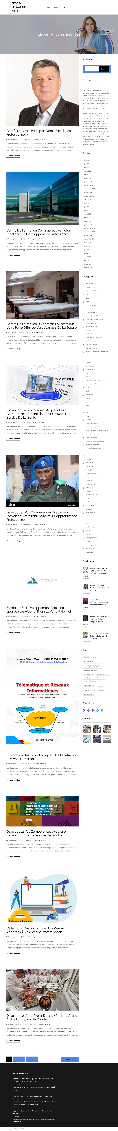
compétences (92, 666)
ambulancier (90, 309)
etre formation (91, 409)
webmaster (90, 552)
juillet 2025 (87, 203)
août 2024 (87, 242)
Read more (34, 1104)
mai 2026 (87, 167)
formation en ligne (92, 427)
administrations (91, 284)
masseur (89, 477)
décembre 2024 (89, 228)
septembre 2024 (89, 239)
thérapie (89, 534)
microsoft (89, 491)
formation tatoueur (92, 437)
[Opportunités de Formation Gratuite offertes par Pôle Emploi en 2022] (85, 635)
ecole (88, 387)
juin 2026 (87, 164)
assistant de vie (91, 323)
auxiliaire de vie (91, 341)
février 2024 (88, 264)
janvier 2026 (88, 182)
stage (88, 530)
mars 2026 (87, 174)
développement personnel (102, 674)
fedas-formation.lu (19, 7)
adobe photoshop (92, 291)
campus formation (92, 344)
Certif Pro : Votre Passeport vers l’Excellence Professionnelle (38, 132)
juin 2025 (87, 207)
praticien (89, 509)
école (88, 391)
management (90, 459)
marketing (89, 466)
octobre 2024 (88, 235)
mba (87, 487)
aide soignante (91, 305)
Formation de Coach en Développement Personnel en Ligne (99, 587)
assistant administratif (93, 316)
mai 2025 (87, 210)
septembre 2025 (89, 196)
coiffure (13, 332)
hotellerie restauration (14, 1024)
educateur (89, 395)
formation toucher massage (95, 441)
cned (87, 359)
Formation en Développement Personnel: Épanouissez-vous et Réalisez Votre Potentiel (38, 609)
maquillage (89, 462)
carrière (94, 657)
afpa (87, 298)
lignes (88, 452)
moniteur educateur (92, 495)
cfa (9, 332)
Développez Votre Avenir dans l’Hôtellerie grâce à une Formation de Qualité (41, 1017)
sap (87, 523)
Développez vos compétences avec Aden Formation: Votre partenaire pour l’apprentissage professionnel (41, 516)
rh (86, 516)
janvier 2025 (88, 225)
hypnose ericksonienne (93, 448)
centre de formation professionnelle (97, 352)
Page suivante (70, 1060)
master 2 (89, 480)
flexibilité (94, 681)
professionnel (90, 513)
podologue (89, 502)
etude (88, 412)
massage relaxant (92, 473)
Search (103, 69)
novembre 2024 (89, 232)
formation (89, 686)
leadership (100, 686)
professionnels (88, 694)
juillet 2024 (87, 246)
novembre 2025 (89, 189)
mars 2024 (87, 260)
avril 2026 (87, 171)
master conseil (91, 484)
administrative (90, 287)
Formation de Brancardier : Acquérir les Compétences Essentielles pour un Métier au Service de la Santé (38, 413)
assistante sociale (91, 327)
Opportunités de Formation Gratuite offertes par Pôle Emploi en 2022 (99, 636)
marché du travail (90, 690)
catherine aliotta (91, 348)
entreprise (89, 402)
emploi (88, 398)
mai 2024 (87, 253)
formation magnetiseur (93, 434)
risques (88, 520)
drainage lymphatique (93, 380)
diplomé (88, 377)
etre (87, 405)
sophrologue (90, 527)
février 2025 (88, 221)
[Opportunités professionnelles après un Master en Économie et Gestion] (85, 601)
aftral (87, 301)
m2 (87, 455)
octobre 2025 (88, 192)
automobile (89, 334)
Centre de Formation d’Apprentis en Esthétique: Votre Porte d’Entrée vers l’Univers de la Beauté (41, 325)
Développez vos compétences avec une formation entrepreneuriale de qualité (36, 833)
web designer (90, 548)
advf (87, 294)
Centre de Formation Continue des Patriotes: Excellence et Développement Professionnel (38, 232)
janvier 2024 (88, 268)
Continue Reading (13, 156)
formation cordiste (92, 423)
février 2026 (88, 178)
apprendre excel (91, 312)
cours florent (90, 369)
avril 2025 (87, 214)
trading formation (92, 538)
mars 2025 (87, 217)
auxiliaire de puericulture (94, 337)
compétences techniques (90, 670)
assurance (89, 330)
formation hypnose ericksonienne (97, 430)
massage (89, 470)
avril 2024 (87, 257)
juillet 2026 (87, 160)
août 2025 (87, 200)
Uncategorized (12, 139)
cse (87, 373)
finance (88, 419)
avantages (86, 657)
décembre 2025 (89, 185)
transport (89, 541)
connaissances (88, 674)
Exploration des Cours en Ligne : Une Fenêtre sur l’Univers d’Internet (41, 757)
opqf (87, 498)
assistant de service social (94, 319)
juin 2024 (87, 250)
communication (91, 366)
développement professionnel (94, 678)
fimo (87, 416)
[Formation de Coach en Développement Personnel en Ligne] (85, 587)
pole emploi (90, 505)
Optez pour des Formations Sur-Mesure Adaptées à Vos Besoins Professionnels (35, 930)
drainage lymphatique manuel (96, 384)
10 (35, 1059)
